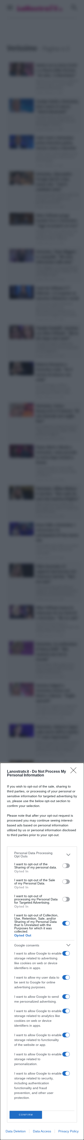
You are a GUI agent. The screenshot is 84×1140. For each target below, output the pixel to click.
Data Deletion (16, 1131)
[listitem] (42, 854)
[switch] (66, 865)
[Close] (74, 771)
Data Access (42, 1131)
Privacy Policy (68, 1131)
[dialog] (42, 951)
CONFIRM (26, 1114)
